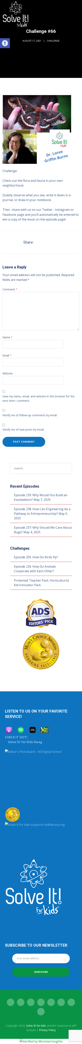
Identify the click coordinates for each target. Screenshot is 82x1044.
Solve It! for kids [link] (36, 1025)
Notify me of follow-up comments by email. (29, 415)
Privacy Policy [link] (47, 1030)
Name (7, 337)
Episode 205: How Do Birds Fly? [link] (36, 557)
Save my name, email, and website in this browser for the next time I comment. (38, 398)
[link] (5, 43)
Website (7, 373)
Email (6, 355)
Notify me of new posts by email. (23, 429)
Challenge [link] (53, 40)
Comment (9, 289)
